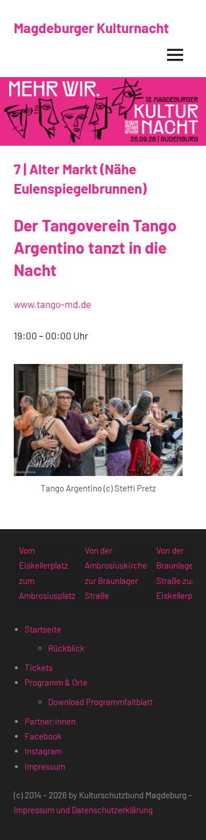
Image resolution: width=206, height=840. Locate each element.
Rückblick (66, 648)
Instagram (43, 751)
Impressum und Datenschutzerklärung (83, 810)
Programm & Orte (56, 682)
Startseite (43, 629)
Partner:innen (50, 721)
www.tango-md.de (52, 304)
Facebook (43, 736)
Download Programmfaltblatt (100, 702)
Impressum (45, 766)
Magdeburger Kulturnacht (91, 27)
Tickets (39, 667)
